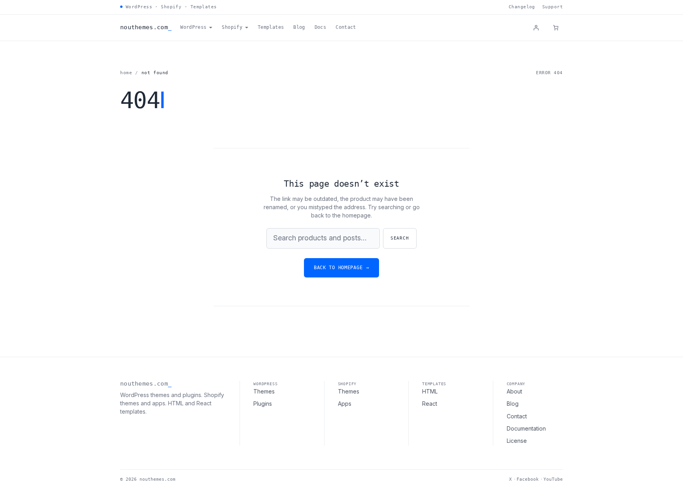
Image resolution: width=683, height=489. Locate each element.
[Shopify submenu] (246, 28)
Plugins (262, 403)
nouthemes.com (144, 27)
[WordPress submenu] (210, 28)
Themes (264, 391)
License (517, 440)
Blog (513, 403)
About (514, 391)
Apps (344, 403)
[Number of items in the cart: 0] (556, 28)
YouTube (553, 479)
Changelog (522, 6)
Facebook (528, 479)
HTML (430, 391)
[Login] (536, 28)
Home (126, 72)
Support (552, 6)
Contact (517, 416)
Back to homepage (341, 267)
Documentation (526, 428)
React (429, 403)
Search (400, 238)
